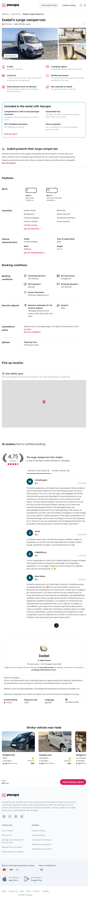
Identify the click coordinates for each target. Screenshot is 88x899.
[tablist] (56, 471)
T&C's (28, 891)
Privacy (36, 891)
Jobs (22, 891)
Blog (4, 891)
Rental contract (38, 835)
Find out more (10, 134)
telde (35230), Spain (22, 24)
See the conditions (32, 332)
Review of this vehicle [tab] (38, 470)
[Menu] (82, 5)
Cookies (45, 891)
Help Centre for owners (42, 849)
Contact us (12, 891)
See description (9, 163)
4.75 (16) (7, 24)
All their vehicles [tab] (60, 470)
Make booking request (73, 782)
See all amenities (32, 229)
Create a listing (68, 5)
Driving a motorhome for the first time (12, 841)
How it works (7, 830)
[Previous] (4, 741)
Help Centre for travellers (13, 852)
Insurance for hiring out (42, 840)
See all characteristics (34, 253)
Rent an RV (6, 835)
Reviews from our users (12, 847)
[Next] (32, 741)
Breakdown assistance (41, 844)
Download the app (49, 5)
